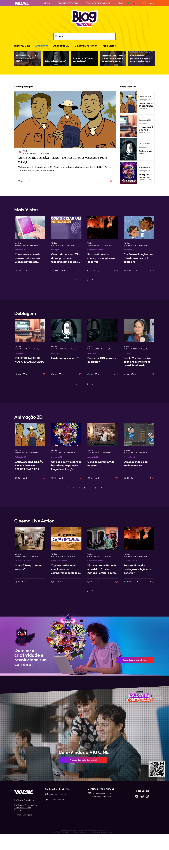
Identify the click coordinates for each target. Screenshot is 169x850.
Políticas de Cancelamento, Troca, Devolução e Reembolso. (26, 807)
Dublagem (41, 45)
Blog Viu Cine (22, 45)
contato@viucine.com (101, 796)
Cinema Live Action (86, 45)
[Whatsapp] (147, 796)
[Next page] (92, 383)
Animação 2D (61, 45)
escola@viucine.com (58, 794)
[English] (134, 3)
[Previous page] (76, 383)
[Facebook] (137, 796)
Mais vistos (109, 45)
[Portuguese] (128, 3)
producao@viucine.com (102, 793)
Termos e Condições (23, 814)
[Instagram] (142, 796)
